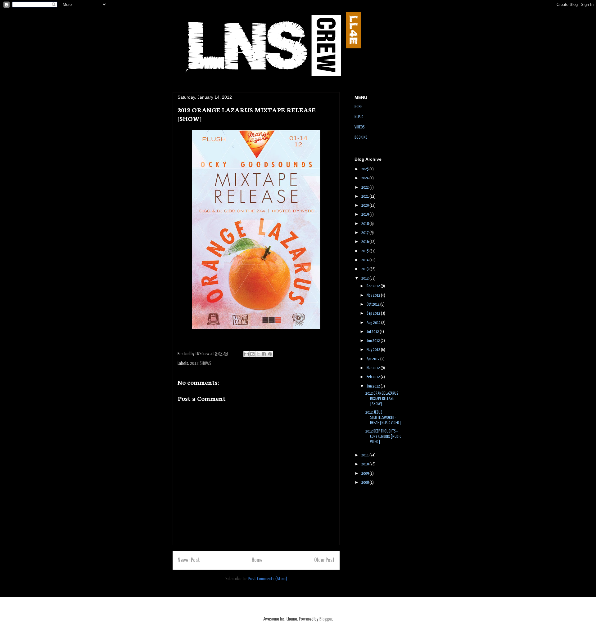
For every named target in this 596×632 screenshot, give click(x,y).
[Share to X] (258, 354)
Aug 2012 (374, 323)
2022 (365, 188)
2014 (365, 260)
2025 (365, 169)
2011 (365, 455)
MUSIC (358, 117)
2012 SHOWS (200, 363)
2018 (365, 224)
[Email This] (246, 354)
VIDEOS (359, 127)
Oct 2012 (373, 305)
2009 (365, 474)
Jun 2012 (374, 341)
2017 (365, 233)
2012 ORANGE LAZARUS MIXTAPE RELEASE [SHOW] (381, 399)
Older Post (324, 560)
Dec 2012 (374, 286)
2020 (365, 206)
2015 (365, 251)
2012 (365, 278)
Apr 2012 (373, 359)
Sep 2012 (374, 314)
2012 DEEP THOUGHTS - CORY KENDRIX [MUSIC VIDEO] (383, 436)
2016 (365, 242)
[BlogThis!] (252, 354)
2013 (365, 269)
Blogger (325, 619)
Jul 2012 (373, 332)
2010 (365, 464)
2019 (365, 215)
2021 (365, 197)
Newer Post (189, 560)
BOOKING (361, 138)
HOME (358, 107)
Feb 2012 (374, 377)
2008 (365, 483)
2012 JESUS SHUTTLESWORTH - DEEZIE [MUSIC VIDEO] (383, 417)
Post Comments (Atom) (267, 578)
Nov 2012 (374, 296)
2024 (365, 178)
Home (257, 560)
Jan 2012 (374, 386)
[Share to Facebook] (264, 354)
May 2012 (374, 350)
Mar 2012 (374, 368)
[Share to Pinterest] (270, 354)
